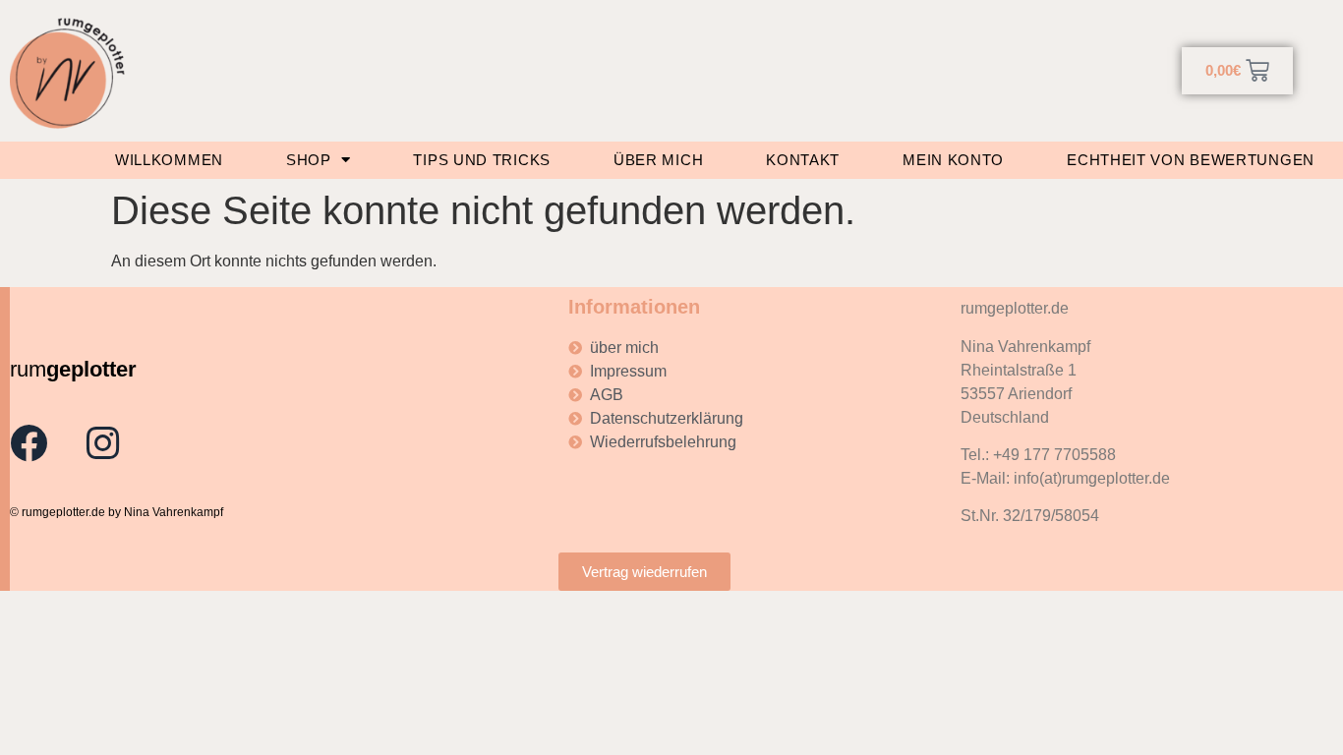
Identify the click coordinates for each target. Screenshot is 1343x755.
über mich (658, 159)
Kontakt (803, 159)
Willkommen (169, 159)
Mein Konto (953, 159)
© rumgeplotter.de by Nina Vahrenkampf (116, 512)
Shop (308, 159)
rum (73, 369)
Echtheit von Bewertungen (1190, 159)
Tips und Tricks (482, 159)
